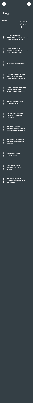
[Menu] (29, 4)
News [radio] (24, 24)
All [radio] (24, 27)
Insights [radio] (25, 21)
